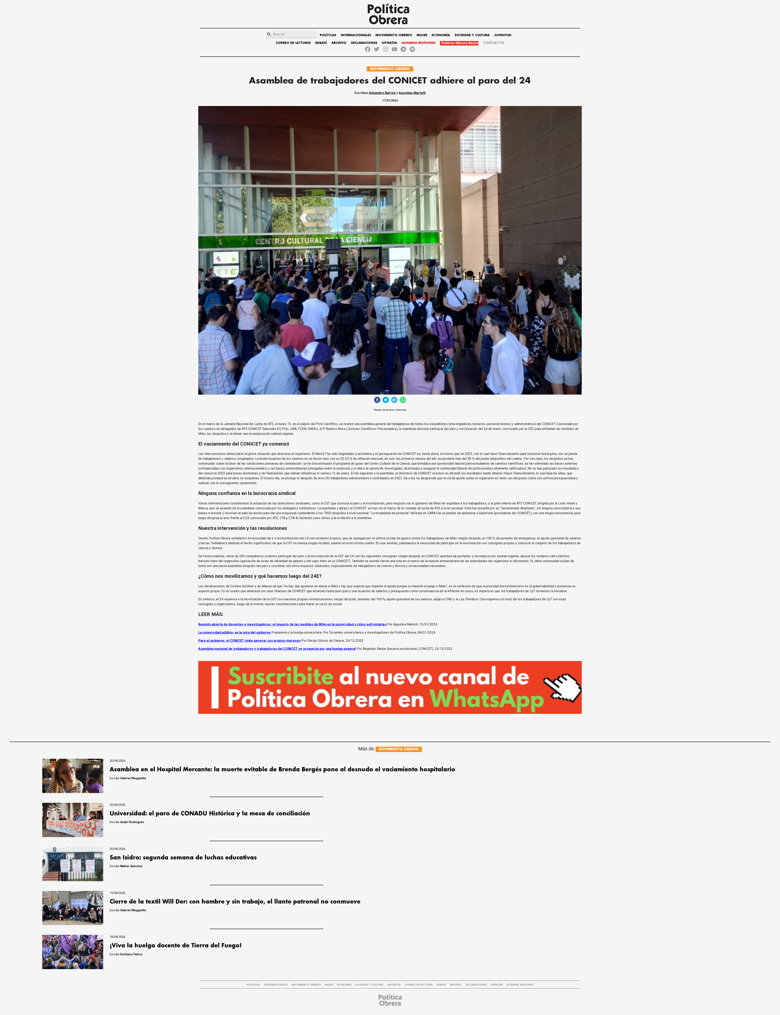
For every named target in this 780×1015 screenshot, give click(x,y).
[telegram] (394, 400)
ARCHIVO (339, 42)
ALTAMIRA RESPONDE (419, 42)
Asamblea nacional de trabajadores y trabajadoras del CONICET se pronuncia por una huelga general (277, 649)
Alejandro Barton (382, 93)
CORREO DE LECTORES (293, 42)
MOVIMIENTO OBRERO (393, 35)
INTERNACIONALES (356, 35)
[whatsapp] (403, 400)
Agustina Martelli (412, 93)
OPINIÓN (389, 42)
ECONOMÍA (441, 35)
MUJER (422, 35)
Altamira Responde (520, 985)
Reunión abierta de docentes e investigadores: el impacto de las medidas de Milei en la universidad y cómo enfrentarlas (292, 624)
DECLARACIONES (364, 42)
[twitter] (385, 400)
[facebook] (377, 400)
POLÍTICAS (328, 35)
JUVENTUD (502, 35)
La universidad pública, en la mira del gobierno (234, 632)
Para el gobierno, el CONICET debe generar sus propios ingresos (249, 641)
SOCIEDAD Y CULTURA (472, 35)
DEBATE (321, 42)
